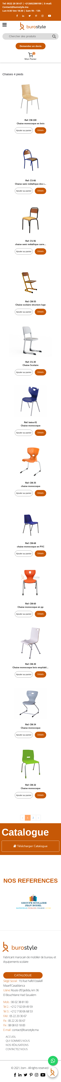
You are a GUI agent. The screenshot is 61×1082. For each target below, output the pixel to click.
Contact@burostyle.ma (15, 7)
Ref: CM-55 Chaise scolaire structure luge (30, 303)
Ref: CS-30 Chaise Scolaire (30, 364)
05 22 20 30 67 (18, 1016)
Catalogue (23, 975)
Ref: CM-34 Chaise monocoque (30, 726)
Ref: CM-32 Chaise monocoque (30, 787)
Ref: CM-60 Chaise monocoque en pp (30, 605)
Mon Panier (30, 56)
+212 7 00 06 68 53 (21, 1011)
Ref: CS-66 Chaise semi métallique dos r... (30, 182)
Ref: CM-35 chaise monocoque (30, 484)
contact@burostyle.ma (25, 1030)
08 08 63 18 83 (16, 1025)
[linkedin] (23, 15)
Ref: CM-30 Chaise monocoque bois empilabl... (30, 666)
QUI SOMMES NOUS (18, 1041)
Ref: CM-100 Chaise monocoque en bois (30, 122)
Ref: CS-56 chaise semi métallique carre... (30, 243)
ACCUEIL (11, 1036)
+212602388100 (33, 3)
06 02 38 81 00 (19, 1002)
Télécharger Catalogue (31, 846)
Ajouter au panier (23, 130)
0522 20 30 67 (14, 3)
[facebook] (17, 15)
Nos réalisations (17, 1045)
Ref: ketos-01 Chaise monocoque (30, 424)
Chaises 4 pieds (12, 74)
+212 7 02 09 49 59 (21, 1007)
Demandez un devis (30, 46)
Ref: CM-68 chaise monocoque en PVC (30, 545)
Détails (40, 130)
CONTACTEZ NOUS (17, 1049)
